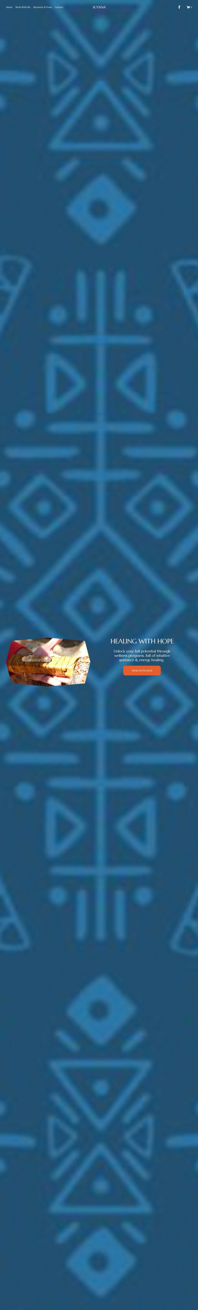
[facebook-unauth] (179, 7)
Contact (59, 7)
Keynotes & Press (42, 7)
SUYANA (99, 7)
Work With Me (22, 7)
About (9, 7)
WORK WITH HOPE (142, 670)
